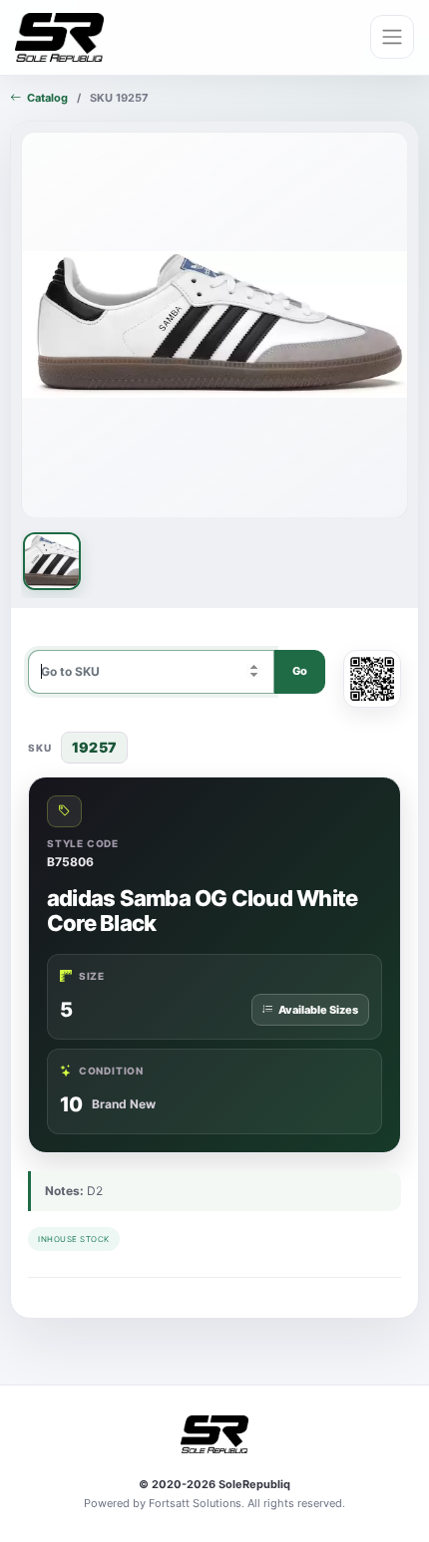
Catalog (47, 98)
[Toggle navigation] (392, 37)
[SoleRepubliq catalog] (59, 38)
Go (299, 671)
